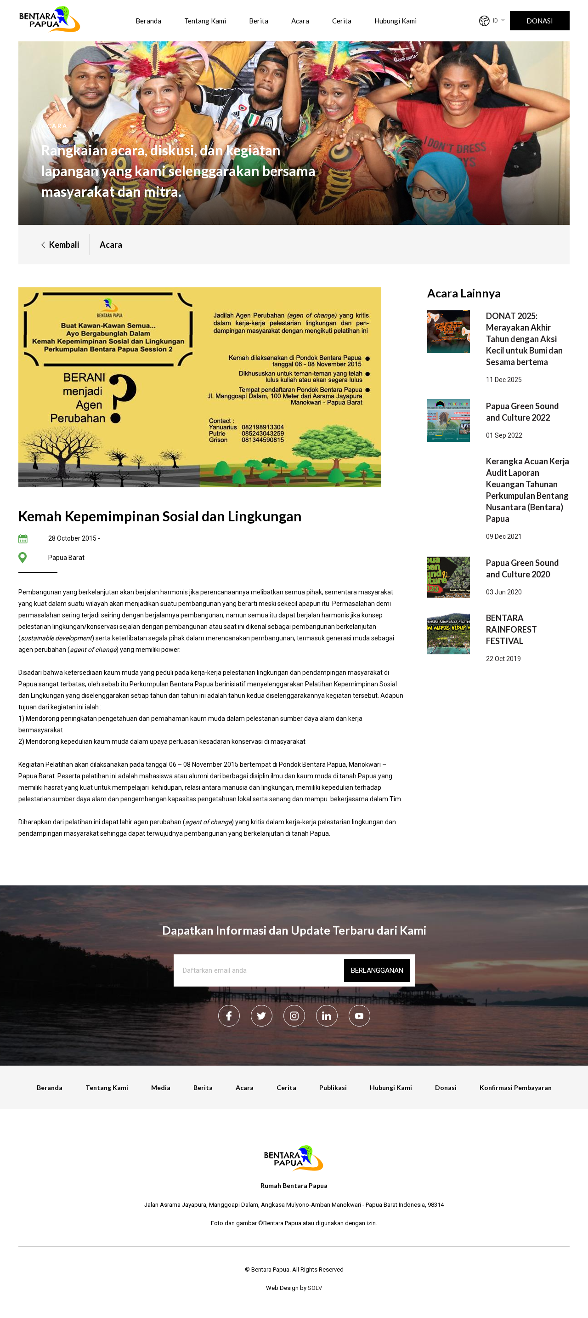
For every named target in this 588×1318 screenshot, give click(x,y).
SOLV (315, 1287)
